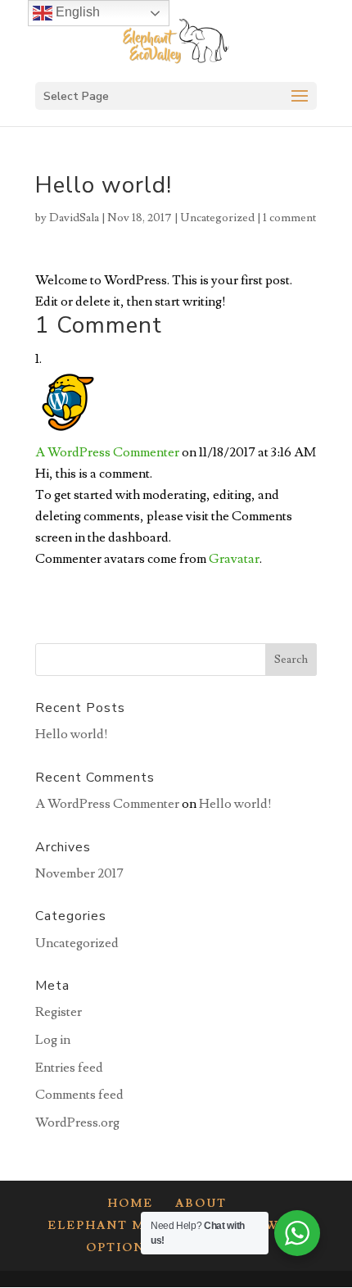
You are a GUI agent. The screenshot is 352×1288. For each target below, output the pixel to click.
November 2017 (79, 873)
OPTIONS (119, 1247)
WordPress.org (77, 1122)
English (76, 12)
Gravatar (234, 559)
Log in (52, 1040)
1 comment (289, 218)
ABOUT (201, 1203)
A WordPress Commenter (107, 452)
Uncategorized (217, 218)
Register (58, 1012)
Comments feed (79, 1094)
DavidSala (74, 218)
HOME (130, 1203)
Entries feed (69, 1067)
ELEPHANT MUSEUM (122, 1225)
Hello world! (71, 734)
